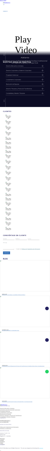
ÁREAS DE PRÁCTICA (7, 8)
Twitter (1, 443)
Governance (17, 410)
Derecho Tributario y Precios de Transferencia (10, 415)
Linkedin (2, 440)
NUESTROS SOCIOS (6, 9)
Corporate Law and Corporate (7, 410)
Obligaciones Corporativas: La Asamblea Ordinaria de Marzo (13, 294)
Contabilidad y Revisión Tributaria (7, 417)
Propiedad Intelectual (5, 411)
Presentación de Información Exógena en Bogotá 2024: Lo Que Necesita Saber (17, 401)
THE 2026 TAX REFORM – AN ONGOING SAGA (10, 330)
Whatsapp (2, 438)
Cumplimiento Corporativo (6, 412)
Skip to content (3, 0)
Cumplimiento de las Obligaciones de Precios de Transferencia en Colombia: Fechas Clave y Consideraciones (23, 366)
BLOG (4, 10)
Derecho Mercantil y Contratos (7, 408)
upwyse (41, 448)
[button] (25, 39)
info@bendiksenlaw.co (5, 420)
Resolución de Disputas (5, 414)
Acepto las (28, 249)
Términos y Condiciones (5, 428)
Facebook (2, 441)
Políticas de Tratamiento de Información (30, 249)
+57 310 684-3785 (4, 422)
